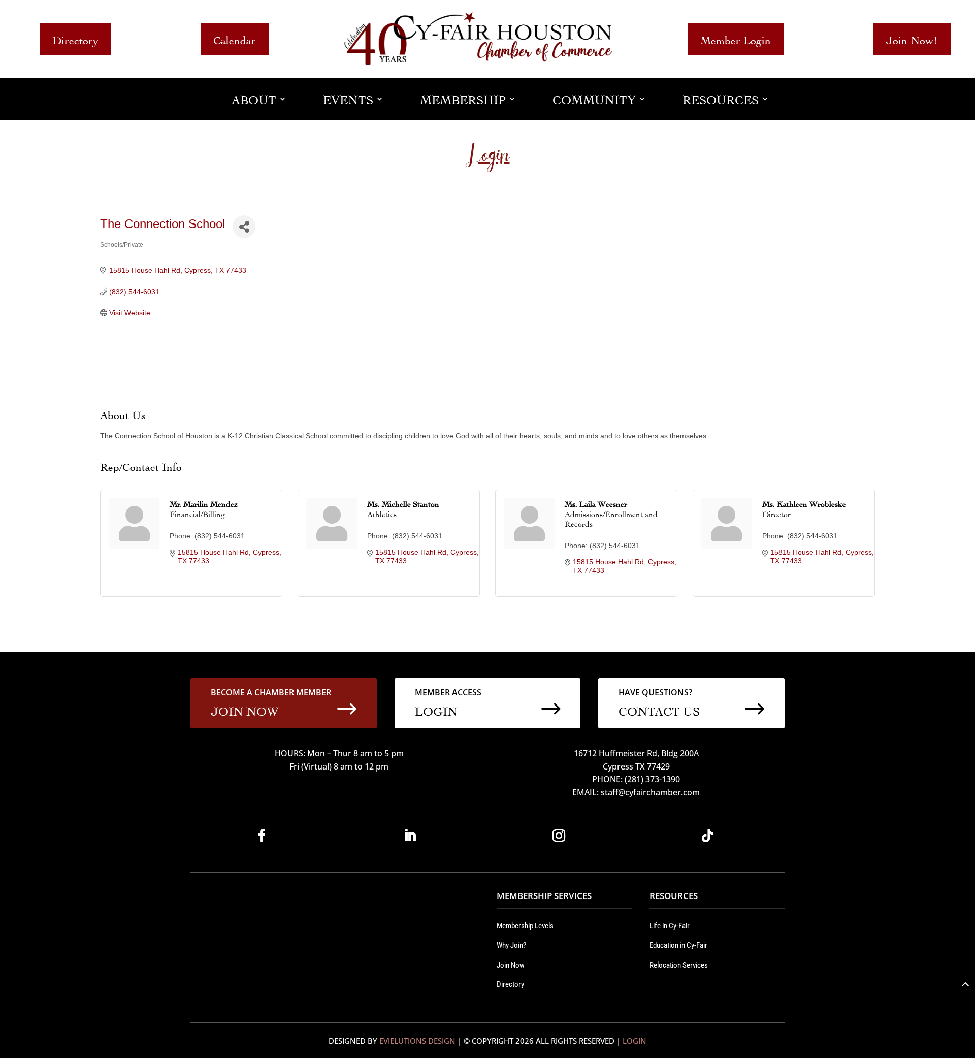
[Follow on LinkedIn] (410, 836)
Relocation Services (678, 965)
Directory (75, 39)
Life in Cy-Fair (669, 926)
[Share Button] (244, 226)
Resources (720, 98)
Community (594, 98)
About (254, 98)
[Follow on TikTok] (707, 836)
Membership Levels (525, 926)
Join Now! (912, 39)
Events (348, 98)
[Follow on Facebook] (261, 836)
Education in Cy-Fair (678, 945)
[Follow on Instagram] (558, 836)
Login (634, 1041)
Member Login (735, 39)
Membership (463, 98)
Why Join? (511, 945)
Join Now (511, 965)
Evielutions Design (417, 1041)
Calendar (234, 39)
